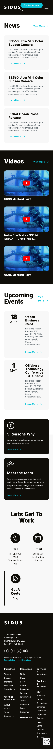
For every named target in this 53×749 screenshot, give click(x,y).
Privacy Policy (9, 660)
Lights (39, 726)
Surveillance (9, 689)
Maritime (8, 682)
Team (6, 712)
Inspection (8, 685)
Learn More (15, 63)
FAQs (22, 674)
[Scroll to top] (46, 741)
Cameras (41, 707)
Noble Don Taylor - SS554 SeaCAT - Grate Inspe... (21, 237)
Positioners (42, 733)
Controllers (41, 711)
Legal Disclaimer (24, 660)
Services (40, 737)
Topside (7, 674)
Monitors (41, 729)
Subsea (7, 678)
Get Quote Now (31, 5)
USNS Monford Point (17, 199)
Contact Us (9, 716)
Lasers (40, 722)
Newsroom (26, 717)
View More (39, 26)
